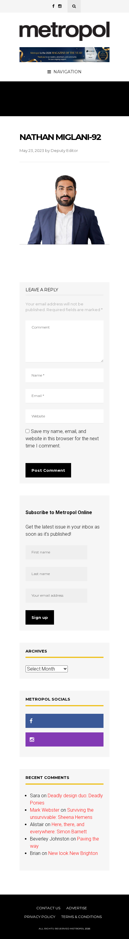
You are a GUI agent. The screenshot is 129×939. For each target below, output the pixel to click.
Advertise (76, 908)
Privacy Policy (39, 916)
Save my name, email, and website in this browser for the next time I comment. (62, 439)
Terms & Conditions (81, 916)
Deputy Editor (64, 150)
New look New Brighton (73, 853)
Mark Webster (44, 810)
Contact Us (48, 908)
